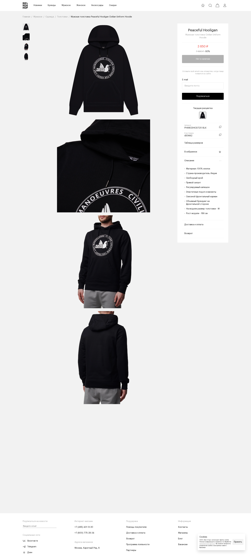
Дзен (29, 553)
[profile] (224, 5)
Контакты (183, 527)
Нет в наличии (203, 59)
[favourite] (203, 5)
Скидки (112, 5)
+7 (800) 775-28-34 (84, 533)
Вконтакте (32, 541)
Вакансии (183, 545)
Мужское (66, 5)
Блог (180, 539)
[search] (210, 5)
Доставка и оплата (135, 533)
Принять (238, 542)
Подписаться (202, 96)
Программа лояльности (137, 545)
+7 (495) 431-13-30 (84, 527)
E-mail (185, 80)
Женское (80, 5)
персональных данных (207, 543)
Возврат (130, 539)
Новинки (37, 5)
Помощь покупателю (136, 527)
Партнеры (131, 550)
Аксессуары (97, 5)
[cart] (217, 5)
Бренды (52, 5)
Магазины (183, 533)
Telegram (31, 547)
